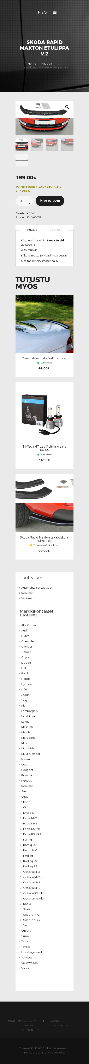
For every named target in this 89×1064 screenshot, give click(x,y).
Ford (24, 673)
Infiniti (25, 689)
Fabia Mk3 (30, 823)
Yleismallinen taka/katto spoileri (44, 358)
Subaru (26, 930)
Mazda (25, 732)
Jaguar (25, 694)
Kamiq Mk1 (30, 844)
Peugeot (27, 769)
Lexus (25, 721)
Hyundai (26, 684)
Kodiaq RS (30, 866)
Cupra (25, 657)
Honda (25, 678)
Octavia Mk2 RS (33, 877)
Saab (24, 791)
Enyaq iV (29, 812)
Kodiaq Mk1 (30, 861)
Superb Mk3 (31, 920)
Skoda (25, 802)
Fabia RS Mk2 (32, 834)
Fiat (23, 668)
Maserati (27, 727)
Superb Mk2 (31, 914)
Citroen (26, 652)
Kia (23, 705)
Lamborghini (29, 710)
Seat (24, 796)
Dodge (26, 662)
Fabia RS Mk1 (32, 828)
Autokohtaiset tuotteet (36, 587)
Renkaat (27, 593)
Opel (24, 764)
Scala (27, 909)
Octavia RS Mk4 (33, 898)
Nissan (25, 759)
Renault (26, 780)
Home (32, 63)
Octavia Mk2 (31, 871)
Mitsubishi (27, 748)
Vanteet (26, 598)
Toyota (25, 946)
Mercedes (28, 737)
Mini (24, 743)
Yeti (25, 925)
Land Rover (29, 716)
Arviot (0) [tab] (55, 229)
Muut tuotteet (30, 753)
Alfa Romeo (29, 625)
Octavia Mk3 (31, 882)
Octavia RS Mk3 (33, 893)
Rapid (30, 213)
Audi (24, 630)
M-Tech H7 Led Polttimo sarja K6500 (44, 448)
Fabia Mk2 (30, 818)
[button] (67, 107)
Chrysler (26, 646)
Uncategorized (31, 952)
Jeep (24, 700)
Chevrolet (28, 641)
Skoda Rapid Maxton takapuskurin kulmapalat (44, 539)
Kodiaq (28, 855)
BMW (25, 635)
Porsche (26, 775)
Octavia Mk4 (31, 887)
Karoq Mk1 (30, 850)
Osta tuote (52, 200)
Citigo (27, 807)
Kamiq (27, 839)
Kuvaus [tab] (32, 229)
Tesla (24, 941)
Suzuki (25, 936)
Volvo (25, 968)
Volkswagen (29, 962)
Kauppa (46, 63)
